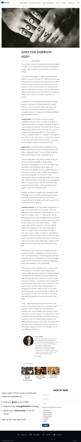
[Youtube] (39, 355)
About (74, 440)
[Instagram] (37, 355)
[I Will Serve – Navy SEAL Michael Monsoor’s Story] (27, 371)
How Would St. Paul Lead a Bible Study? (40, 377)
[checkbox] (60, 416)
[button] (78, 3)
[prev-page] (22, 368)
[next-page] (25, 368)
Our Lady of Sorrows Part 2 (53, 376)
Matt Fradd (36, 60)
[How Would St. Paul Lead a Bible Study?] (40, 371)
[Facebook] (35, 355)
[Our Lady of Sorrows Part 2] (53, 371)
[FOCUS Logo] (5, 2)
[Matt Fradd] (28, 346)
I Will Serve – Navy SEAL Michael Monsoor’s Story (27, 378)
